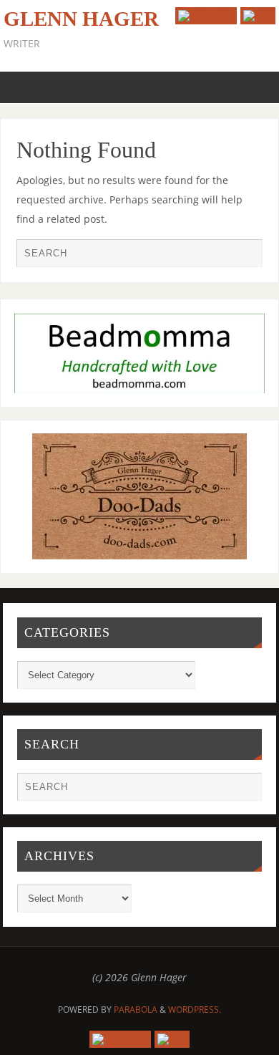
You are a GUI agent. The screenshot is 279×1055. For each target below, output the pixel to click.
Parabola (135, 1009)
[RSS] (257, 15)
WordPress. (194, 1009)
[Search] (245, 256)
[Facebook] (206, 15)
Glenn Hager (81, 18)
